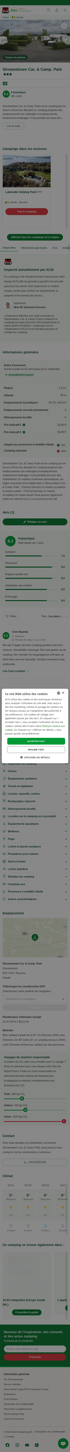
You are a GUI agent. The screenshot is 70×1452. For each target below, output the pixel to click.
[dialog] (35, 726)
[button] (35, 757)
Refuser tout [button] (36, 749)
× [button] (63, 693)
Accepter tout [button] (36, 741)
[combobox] (58, 693)
